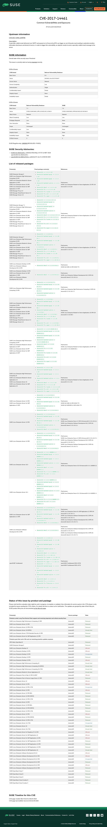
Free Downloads (99, 9)
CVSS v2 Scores (13, 69)
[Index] (54, 27)
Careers (18, 815)
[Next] (59, 27)
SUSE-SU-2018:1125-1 (18, 152)
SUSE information (17, 55)
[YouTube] (87, 815)
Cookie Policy (99, 823)
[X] (94, 815)
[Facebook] (91, 815)
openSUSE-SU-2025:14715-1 (20, 157)
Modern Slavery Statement (33, 815)
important (34, 62)
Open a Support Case (12, 823)
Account (84, 2)
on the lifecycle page (40, 608)
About (42, 815)
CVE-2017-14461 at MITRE (17, 38)
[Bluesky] (102, 815)
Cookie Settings (82, 823)
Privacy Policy (92, 823)
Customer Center (73, 2)
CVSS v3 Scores (13, 102)
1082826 (24, 143)
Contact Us (89, 8)
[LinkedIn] (98, 815)
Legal (23, 815)
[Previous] (49, 27)
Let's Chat (71, 815)
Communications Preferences (53, 815)
